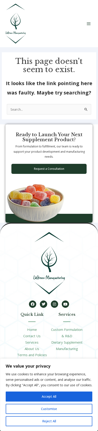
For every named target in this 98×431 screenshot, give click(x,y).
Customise (49, 409)
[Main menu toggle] (88, 24)
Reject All (49, 421)
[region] (49, 394)
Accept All (49, 396)
